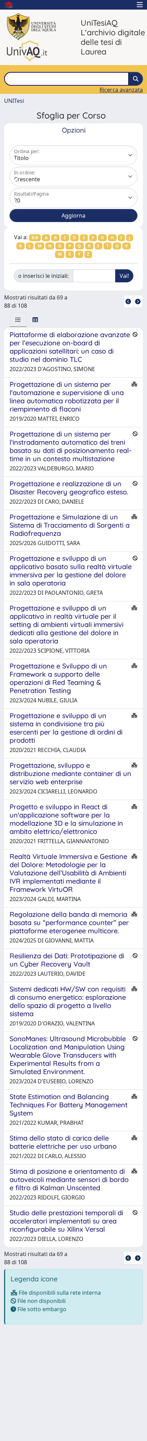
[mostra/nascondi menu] (140, 4)
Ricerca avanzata (121, 90)
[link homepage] (11, 5)
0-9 (35, 238)
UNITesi (14, 100)
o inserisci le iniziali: (43, 276)
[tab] (18, 319)
